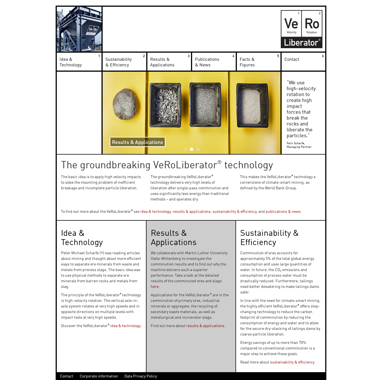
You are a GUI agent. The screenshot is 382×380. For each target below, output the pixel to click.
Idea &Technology (71, 62)
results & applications (192, 212)
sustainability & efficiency (234, 212)
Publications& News (207, 62)
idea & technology (155, 212)
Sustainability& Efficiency (118, 62)
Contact (291, 59)
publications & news (283, 212)
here (155, 287)
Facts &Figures (247, 62)
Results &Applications (162, 62)
